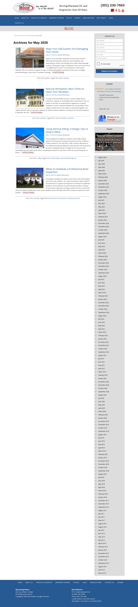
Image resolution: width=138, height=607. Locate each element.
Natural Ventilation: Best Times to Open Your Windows (65, 90)
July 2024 (101, 240)
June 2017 (101, 517)
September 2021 (103, 352)
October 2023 (102, 269)
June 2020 (101, 401)
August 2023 (102, 276)
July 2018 (101, 477)
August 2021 (102, 355)
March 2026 (102, 174)
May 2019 (101, 444)
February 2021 (103, 375)
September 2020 (103, 392)
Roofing (36, 198)
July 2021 (101, 359)
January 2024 (102, 260)
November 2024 (103, 227)
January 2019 (102, 458)
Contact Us (109, 582)
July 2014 (101, 530)
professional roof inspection (57, 198)
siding (39, 158)
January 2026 (102, 180)
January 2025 (102, 220)
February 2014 (103, 547)
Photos (76, 582)
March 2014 (102, 543)
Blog (85, 582)
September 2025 (103, 194)
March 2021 (102, 372)
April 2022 (101, 329)
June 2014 (101, 533)
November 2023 (103, 266)
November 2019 (103, 425)
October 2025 (102, 190)
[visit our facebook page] (116, 10)
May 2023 (101, 286)
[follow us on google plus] (112, 10)
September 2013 (103, 563)
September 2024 (103, 233)
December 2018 (103, 461)
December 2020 (103, 382)
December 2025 (103, 184)
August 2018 (102, 474)
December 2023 (103, 263)
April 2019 (101, 448)
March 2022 (102, 332)
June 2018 (101, 481)
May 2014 (101, 537)
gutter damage (64, 78)
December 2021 (103, 342)
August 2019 (102, 435)
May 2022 (101, 326)
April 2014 (101, 540)
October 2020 (102, 388)
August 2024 (102, 236)
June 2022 (101, 322)
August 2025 (102, 197)
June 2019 (101, 441)
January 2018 (102, 497)
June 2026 (101, 164)
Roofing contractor (74, 198)
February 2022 (103, 335)
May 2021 (101, 365)
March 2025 (102, 213)
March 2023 (102, 293)
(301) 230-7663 (113, 5)
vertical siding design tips (68, 158)
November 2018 (103, 464)
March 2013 (102, 573)
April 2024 (101, 250)
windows (43, 118)
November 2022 (103, 306)
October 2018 (102, 467)
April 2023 (101, 289)
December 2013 (103, 553)
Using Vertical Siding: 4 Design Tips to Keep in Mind (67, 130)
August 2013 (102, 567)
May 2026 (101, 167)
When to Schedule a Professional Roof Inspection (67, 170)
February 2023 (103, 296)
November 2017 (103, 504)
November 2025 (103, 187)
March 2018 (102, 491)
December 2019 (103, 421)
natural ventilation (61, 118)
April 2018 (101, 487)
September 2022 (103, 312)
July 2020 (101, 398)
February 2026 (103, 177)
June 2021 (101, 362)
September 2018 (103, 471)
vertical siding (55, 158)
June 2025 (101, 203)
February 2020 (103, 415)
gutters (47, 78)
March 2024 (102, 253)
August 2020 (102, 395)
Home (20, 582)
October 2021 (102, 349)
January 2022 (102, 339)
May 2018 (101, 484)
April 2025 (101, 210)
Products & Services (44, 582)
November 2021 (103, 345)
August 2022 (102, 316)
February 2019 (103, 454)
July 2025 (101, 200)
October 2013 (102, 560)
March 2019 (102, 451)
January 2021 (102, 378)
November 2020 (103, 385)
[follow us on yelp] (119, 10)
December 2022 (103, 303)
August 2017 (102, 510)
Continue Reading (58, 72)
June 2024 (101, 243)
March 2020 (102, 411)
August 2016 (102, 524)
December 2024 (103, 223)
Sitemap (120, 582)
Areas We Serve (95, 582)
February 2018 (103, 494)
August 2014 (102, 527)
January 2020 (102, 418)
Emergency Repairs (62, 582)
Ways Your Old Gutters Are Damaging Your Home (67, 50)
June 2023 (101, 283)
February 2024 (103, 256)
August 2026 (102, 157)
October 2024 (102, 230)
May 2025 (101, 207)
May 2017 (101, 520)
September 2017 (103, 507)
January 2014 (102, 550)
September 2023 (103, 273)
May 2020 (101, 405)
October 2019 (102, 428)
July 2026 (101, 161)
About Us (29, 582)
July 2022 (101, 319)
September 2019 (103, 431)
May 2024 (101, 246)
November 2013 (103, 557)
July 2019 (101, 438)
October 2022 (102, 309)
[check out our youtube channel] (123, 10)
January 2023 (102, 299)
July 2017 (101, 514)
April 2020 (101, 408)
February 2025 (103, 217)
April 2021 (101, 369)
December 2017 (103, 501)
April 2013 (101, 570)
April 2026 (101, 170)
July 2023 (101, 279)
